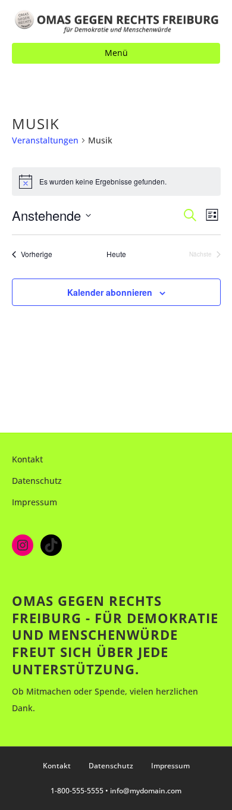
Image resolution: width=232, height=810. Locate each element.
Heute (116, 254)
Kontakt (27, 459)
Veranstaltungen (45, 140)
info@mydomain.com (145, 791)
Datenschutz (37, 480)
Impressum (34, 502)
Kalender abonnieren (109, 292)
